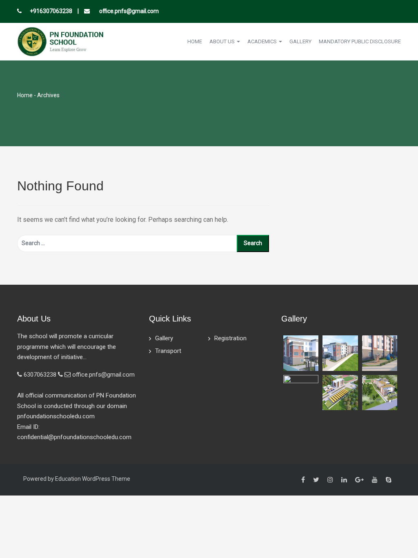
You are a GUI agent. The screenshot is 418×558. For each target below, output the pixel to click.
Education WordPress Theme (92, 478)
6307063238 (40, 374)
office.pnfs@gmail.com (128, 11)
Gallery (300, 41)
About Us (222, 41)
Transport (168, 351)
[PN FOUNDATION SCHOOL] (60, 41)
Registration (230, 338)
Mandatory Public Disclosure (360, 41)
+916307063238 (51, 11)
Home (194, 41)
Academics (262, 41)
